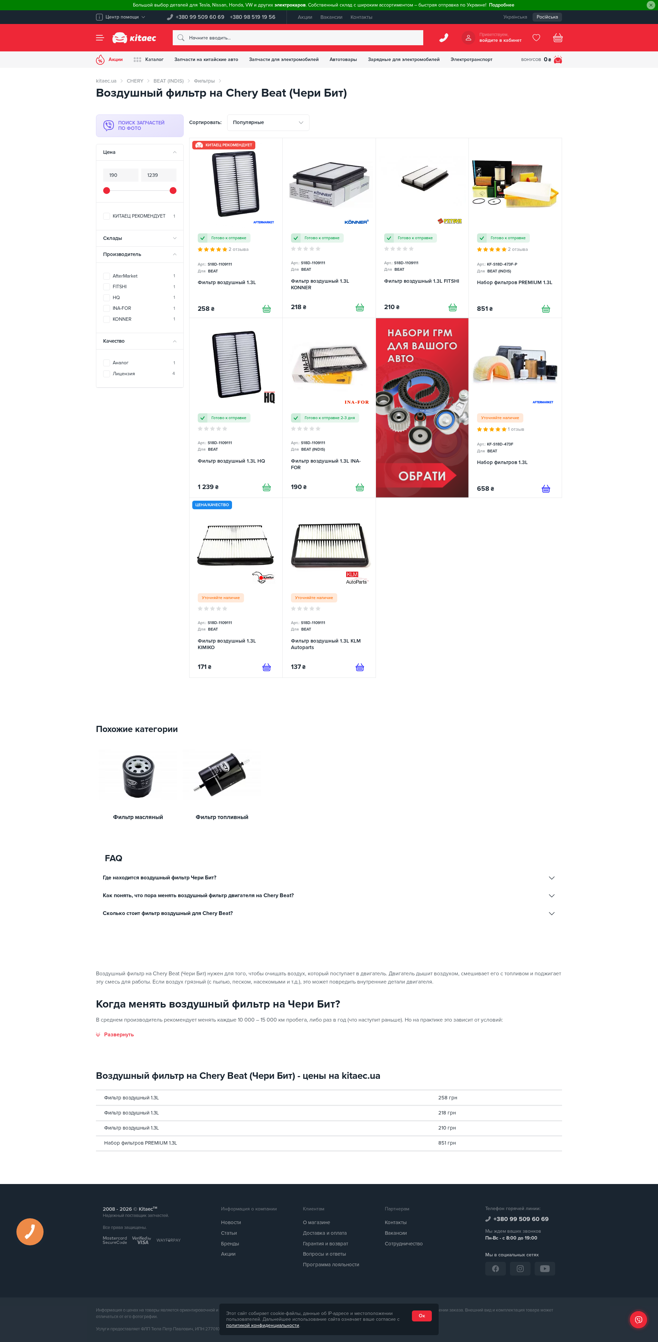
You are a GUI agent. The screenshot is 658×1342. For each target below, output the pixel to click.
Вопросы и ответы (324, 1254)
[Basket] (558, 38)
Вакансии (331, 17)
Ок (422, 1316)
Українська (515, 17)
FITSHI (144, 287)
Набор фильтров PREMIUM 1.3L (140, 1143)
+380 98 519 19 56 (253, 17)
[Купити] (266, 308)
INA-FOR (144, 308)
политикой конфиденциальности (262, 1325)
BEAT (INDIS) (169, 81)
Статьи (229, 1233)
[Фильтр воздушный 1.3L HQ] (236, 408)
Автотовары (343, 59)
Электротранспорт (471, 59)
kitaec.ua (106, 81)
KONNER (144, 319)
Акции (305, 17)
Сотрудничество (404, 1244)
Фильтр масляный (138, 817)
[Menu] (100, 38)
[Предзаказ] (545, 488)
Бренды (230, 1244)
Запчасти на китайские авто (206, 59)
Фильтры (204, 81)
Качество (114, 341)
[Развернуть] (115, 1034)
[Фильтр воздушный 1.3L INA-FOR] (329, 408)
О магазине (316, 1222)
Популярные (248, 122)
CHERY (135, 81)
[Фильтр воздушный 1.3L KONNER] (329, 228)
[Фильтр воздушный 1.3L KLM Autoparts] (329, 588)
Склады (112, 238)
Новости (231, 1222)
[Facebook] (495, 1269)
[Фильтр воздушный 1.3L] (236, 228)
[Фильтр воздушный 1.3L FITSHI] (422, 228)
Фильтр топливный (222, 817)
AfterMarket (144, 276)
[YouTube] (545, 1269)
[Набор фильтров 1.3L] (515, 408)
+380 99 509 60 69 (200, 17)
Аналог (144, 363)
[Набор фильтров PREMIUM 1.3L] (515, 228)
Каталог (154, 59)
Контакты (362, 17)
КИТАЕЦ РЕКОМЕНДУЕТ (144, 216)
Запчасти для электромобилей (284, 59)
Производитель (122, 254)
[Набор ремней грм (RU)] (422, 408)
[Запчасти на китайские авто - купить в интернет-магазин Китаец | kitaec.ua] (134, 37)
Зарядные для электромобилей (404, 59)
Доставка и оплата (325, 1233)
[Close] (651, 5)
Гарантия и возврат (325, 1244)
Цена (109, 152)
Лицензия (144, 374)
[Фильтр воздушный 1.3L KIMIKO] (236, 588)
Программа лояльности (331, 1264)
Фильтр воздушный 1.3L (131, 1098)
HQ (144, 298)
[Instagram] (520, 1269)
